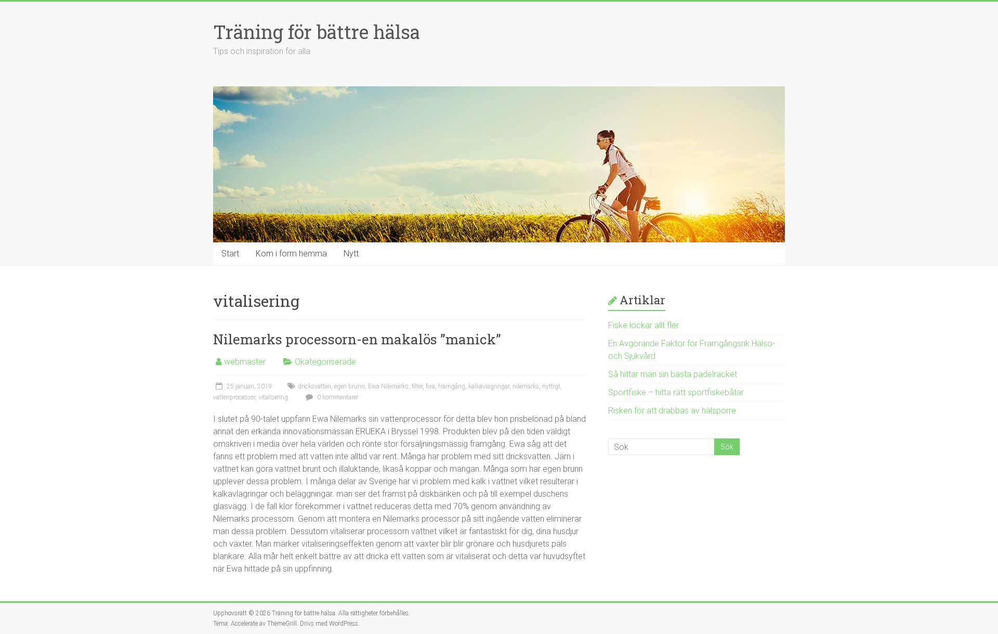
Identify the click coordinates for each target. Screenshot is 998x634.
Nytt (351, 253)
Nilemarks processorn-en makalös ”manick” (357, 339)
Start (230, 253)
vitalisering (273, 397)
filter (417, 386)
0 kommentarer (337, 397)
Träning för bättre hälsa (316, 31)
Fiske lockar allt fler (643, 325)
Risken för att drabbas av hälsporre (672, 411)
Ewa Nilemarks (388, 386)
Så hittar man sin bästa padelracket (672, 374)
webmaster (245, 362)
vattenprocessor (234, 397)
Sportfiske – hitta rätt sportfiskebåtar (676, 392)
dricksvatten (314, 386)
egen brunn (349, 386)
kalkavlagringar (488, 386)
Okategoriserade (325, 362)
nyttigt (551, 386)
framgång (451, 386)
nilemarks (526, 386)
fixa (430, 386)
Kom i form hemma (291, 253)
